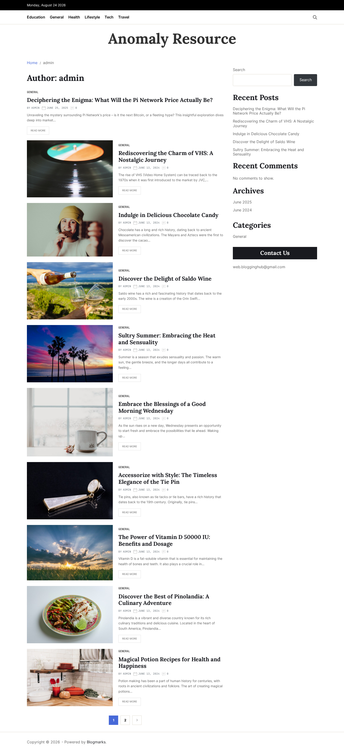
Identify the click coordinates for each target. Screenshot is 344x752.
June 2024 (242, 210)
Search (239, 69)
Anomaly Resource (172, 38)
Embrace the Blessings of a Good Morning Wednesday (162, 407)
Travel (123, 17)
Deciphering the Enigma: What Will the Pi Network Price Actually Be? (120, 100)
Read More (38, 130)
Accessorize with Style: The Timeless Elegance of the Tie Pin (167, 478)
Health (74, 17)
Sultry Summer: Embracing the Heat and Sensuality (167, 339)
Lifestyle (92, 17)
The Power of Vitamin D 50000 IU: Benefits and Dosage (164, 540)
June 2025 (242, 202)
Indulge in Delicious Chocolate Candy (168, 215)
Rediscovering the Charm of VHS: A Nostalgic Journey (165, 156)
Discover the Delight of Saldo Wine (165, 278)
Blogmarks (96, 742)
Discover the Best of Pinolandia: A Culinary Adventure (163, 600)
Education (36, 17)
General (57, 17)
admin (35, 107)
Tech (109, 17)
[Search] (315, 17)
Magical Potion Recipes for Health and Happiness (169, 663)
